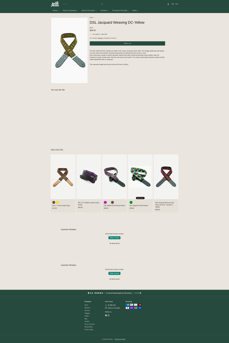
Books (135, 10)
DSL (61, 150)
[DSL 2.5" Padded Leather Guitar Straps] (88, 182)
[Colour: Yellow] (57, 202)
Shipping (100, 38)
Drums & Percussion (88, 10)
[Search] (102, 4)
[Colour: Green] (131, 202)
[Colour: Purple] (105, 202)
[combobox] (83, 4)
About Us (87, 308)
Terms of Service (90, 324)
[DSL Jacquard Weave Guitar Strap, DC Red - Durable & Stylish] (166, 183)
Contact (87, 321)
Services (87, 310)
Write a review (114, 237)
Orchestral (103, 10)
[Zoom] (69, 50)
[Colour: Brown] (53, 202)
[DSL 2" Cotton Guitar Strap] (63, 182)
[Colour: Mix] (108, 202)
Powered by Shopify (120, 339)
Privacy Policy (89, 329)
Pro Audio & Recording (120, 10)
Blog (86, 318)
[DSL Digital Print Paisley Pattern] (114, 182)
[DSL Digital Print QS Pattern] (140, 182)
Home (91, 17)
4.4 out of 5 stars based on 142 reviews (119, 293)
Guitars (55, 10)
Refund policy (89, 327)
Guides (87, 316)
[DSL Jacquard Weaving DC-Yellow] (61, 118)
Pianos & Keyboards (70, 10)
